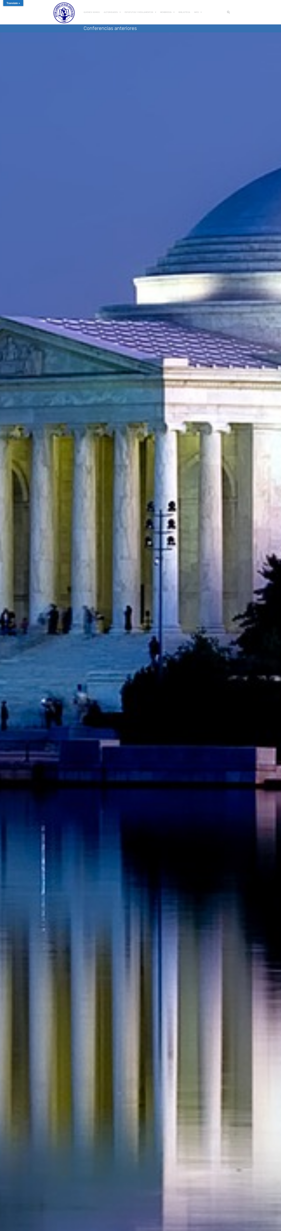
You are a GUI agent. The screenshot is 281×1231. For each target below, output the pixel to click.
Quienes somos (92, 12)
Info (196, 12)
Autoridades (111, 12)
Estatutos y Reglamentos (139, 12)
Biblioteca (184, 12)
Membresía (166, 12)
